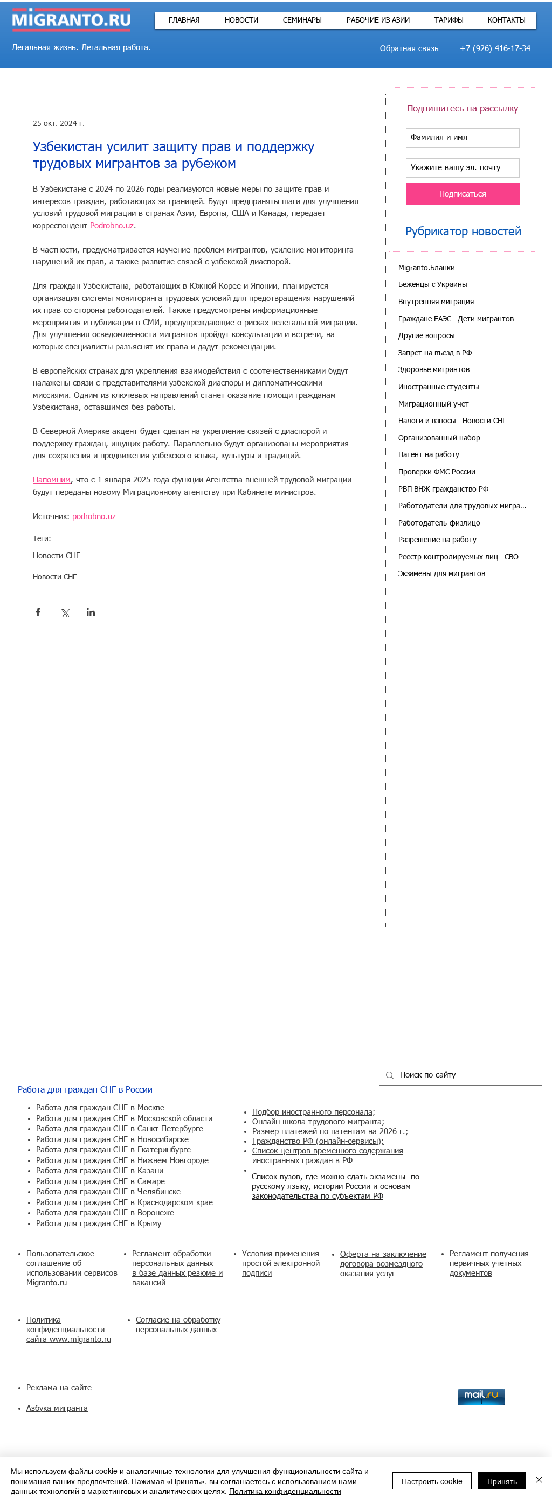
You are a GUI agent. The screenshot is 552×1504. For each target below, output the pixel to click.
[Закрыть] (539, 1480)
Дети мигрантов (486, 319)
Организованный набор (439, 438)
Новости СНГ (56, 556)
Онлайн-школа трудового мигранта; (318, 1122)
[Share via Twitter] (64, 612)
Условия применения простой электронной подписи (281, 1263)
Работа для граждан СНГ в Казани (99, 1171)
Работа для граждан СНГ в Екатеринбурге (113, 1150)
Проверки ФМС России (436, 472)
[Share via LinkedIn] (91, 612)
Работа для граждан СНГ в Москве (100, 1108)
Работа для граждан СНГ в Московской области (124, 1119)
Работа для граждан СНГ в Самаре (100, 1182)
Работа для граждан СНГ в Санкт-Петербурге (119, 1129)
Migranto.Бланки (426, 268)
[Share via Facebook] (38, 612)
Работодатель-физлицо (439, 523)
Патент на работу (428, 455)
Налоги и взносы (427, 421)
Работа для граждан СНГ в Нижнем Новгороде (122, 1161)
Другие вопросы (426, 336)
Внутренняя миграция (436, 302)
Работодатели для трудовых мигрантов (462, 506)
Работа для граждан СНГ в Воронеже (105, 1213)
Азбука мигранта (57, 1408)
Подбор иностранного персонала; (313, 1112)
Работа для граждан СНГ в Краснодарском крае (124, 1203)
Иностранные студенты (438, 387)
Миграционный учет (433, 404)
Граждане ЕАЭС (424, 319)
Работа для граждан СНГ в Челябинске (108, 1192)
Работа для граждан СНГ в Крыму (98, 1224)
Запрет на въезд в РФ (435, 353)
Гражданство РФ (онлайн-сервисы (315, 1141)
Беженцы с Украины (432, 285)
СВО (512, 557)
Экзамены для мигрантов (441, 574)
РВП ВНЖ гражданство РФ (443, 489)
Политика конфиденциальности (285, 1490)
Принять (502, 1480)
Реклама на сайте (59, 1388)
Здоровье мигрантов (434, 370)
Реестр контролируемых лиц (448, 557)
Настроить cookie (432, 1480)
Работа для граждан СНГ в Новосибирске (112, 1140)
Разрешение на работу (437, 540)
